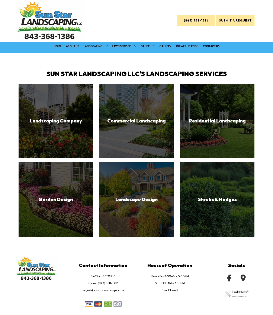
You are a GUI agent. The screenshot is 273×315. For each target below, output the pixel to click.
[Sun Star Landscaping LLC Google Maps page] (243, 279)
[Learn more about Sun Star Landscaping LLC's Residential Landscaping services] (217, 121)
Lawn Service (121, 46)
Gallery (165, 46)
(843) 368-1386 (196, 20)
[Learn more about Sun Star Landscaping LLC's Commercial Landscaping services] (136, 121)
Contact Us (211, 46)
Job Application (187, 46)
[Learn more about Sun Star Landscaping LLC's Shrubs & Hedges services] (217, 199)
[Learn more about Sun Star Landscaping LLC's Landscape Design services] (136, 199)
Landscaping (92, 46)
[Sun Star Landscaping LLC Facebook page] (229, 279)
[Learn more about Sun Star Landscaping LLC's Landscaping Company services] (56, 121)
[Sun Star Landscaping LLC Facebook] (7, 184)
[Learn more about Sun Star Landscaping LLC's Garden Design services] (56, 199)
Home (58, 46)
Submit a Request (235, 20)
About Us (72, 46)
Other (145, 46)
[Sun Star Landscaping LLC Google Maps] (7, 204)
